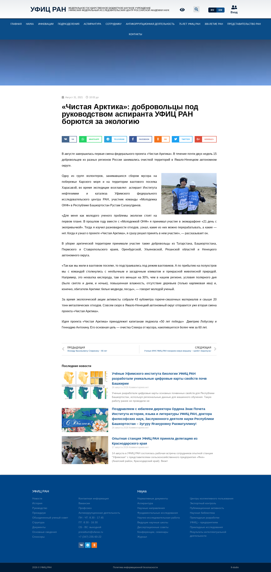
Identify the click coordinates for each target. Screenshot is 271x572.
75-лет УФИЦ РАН (189, 24)
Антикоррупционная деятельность (150, 24)
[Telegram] (88, 545)
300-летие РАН (214, 24)
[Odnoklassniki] (94, 545)
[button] (212, 10)
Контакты (135, 34)
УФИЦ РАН (48, 9)
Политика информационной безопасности (135, 567)
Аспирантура (92, 24)
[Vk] (81, 545)
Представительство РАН (244, 24)
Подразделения (68, 24)
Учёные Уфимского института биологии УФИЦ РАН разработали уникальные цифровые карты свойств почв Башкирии (159, 378)
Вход (234, 12)
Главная (16, 24)
